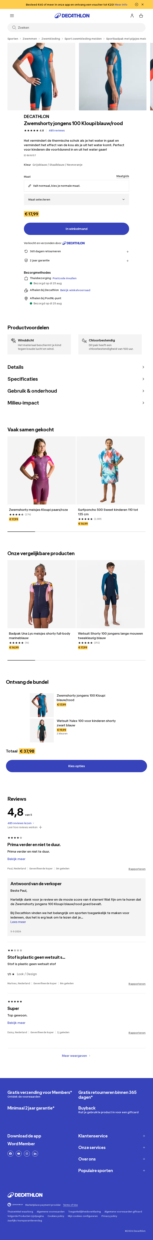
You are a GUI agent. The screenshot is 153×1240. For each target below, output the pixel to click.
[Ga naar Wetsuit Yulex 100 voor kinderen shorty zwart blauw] (42, 730)
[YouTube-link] (19, 1154)
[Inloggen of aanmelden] (132, 15)
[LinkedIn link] (35, 1154)
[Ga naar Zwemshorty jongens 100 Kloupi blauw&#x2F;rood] (42, 705)
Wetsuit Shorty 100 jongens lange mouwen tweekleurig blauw (110, 636)
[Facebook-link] (10, 1154)
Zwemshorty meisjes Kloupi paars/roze (38, 510)
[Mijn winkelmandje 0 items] (141, 15)
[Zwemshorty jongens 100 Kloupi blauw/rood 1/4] (41, 76)
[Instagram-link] (27, 1154)
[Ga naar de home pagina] (72, 15)
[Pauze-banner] (137, 4)
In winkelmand (77, 229)
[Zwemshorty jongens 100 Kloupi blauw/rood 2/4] (113, 76)
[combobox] (76, 199)
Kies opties (76, 766)
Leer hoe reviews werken (22, 827)
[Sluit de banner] (143, 4)
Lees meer (18, 922)
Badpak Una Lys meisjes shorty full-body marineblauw (40, 636)
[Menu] (11, 15)
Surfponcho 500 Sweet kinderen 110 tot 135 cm (108, 512)
